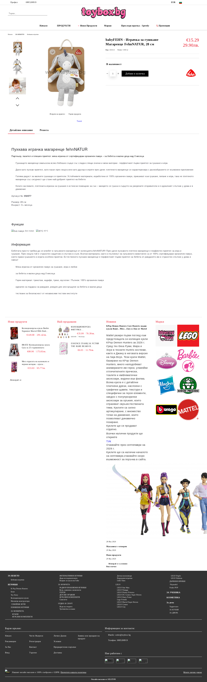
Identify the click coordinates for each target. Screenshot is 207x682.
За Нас (8, 647)
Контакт (33, 647)
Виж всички (111, 567)
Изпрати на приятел (57, 114)
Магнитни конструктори (20, 601)
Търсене (33, 653)
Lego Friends (122, 600)
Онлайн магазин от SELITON (103, 679)
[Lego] (188, 336)
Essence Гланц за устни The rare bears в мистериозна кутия (85, 345)
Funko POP (174, 588)
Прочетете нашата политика (73, 672)
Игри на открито (66, 607)
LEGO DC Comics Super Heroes (129, 595)
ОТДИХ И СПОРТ (65, 604)
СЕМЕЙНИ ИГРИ (18, 604)
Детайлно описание (21, 130)
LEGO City (121, 607)
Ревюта (44, 130)
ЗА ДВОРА (174, 613)
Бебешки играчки (32, 34)
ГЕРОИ (62, 592)
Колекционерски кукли (20, 598)
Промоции (164, 25)
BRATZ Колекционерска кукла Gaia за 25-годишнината (36, 346)
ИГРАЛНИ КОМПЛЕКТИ (22, 617)
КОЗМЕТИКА (173, 598)
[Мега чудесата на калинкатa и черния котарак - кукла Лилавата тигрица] (14, 366)
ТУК (108, 441)
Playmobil (173, 585)
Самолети (63, 600)
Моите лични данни (192, 672)
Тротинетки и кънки (67, 609)
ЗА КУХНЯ (174, 610)
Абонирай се (15, 380)
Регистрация (35, 641)
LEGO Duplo (176, 576)
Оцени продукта (75, 114)
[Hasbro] (166, 385)
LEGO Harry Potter (124, 597)
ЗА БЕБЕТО (19, 34)
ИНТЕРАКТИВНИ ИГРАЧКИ (71, 576)
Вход (7, 653)
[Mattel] (188, 410)
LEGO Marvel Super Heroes (127, 602)
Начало (43, 25)
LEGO (118, 585)
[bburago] (166, 410)
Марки (108, 25)
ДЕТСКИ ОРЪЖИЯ (67, 595)
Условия (57, 641)
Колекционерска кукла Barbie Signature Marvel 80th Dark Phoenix (35, 330)
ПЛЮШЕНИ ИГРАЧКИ (20, 607)
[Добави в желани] (197, 64)
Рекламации (10, 641)
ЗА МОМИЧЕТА (17, 611)
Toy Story (14, 595)
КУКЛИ (15, 614)
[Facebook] (189, 2)
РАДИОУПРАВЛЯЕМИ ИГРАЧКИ (73, 588)
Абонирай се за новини (117, 564)
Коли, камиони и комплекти (70, 590)
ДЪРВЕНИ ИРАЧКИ (177, 581)
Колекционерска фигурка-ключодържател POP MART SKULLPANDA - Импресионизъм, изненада (82, 328)
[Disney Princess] (166, 361)
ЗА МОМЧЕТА (64, 585)
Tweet (79, 121)
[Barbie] (188, 361)
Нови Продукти (88, 25)
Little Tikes (121, 581)
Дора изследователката (68, 578)
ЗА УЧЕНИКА (173, 592)
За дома (170, 603)
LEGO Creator (122, 605)
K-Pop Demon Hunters (19, 589)
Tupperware (174, 607)
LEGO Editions (176, 578)
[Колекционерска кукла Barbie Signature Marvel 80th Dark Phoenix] (14, 333)
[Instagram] (197, 2)
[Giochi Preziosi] (188, 386)
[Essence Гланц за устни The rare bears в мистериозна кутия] (63, 348)
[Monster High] (166, 336)
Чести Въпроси (36, 636)
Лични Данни (60, 636)
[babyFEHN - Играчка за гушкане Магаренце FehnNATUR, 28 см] (65, 107)
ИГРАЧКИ (13, 585)
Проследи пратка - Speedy (135, 25)
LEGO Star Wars (123, 588)
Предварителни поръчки (65, 647)
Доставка (58, 653)
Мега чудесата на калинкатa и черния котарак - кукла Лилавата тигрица (35, 363)
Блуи (13, 592)
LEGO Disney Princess (125, 592)
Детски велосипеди (124, 576)
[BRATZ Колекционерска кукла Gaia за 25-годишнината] (14, 350)
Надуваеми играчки (124, 578)
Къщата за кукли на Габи (69, 581)
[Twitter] (193, 2)
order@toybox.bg (123, 635)
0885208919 (31, 2)
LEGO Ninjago (122, 590)
